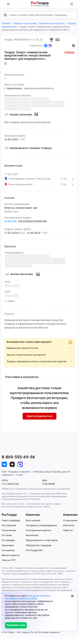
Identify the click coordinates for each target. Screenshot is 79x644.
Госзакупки (8, 550)
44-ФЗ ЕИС (10, 221)
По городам (8, 540)
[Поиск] (5, 15)
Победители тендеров (38, 545)
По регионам (9, 530)
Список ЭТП (8, 560)
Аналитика (32, 535)
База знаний (33, 520)
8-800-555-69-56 (18, 457)
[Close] (70, 342)
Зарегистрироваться (40, 416)
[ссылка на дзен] (12, 464)
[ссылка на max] (20, 464)
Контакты (68, 525)
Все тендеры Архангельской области (27, 122)
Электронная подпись (38, 530)
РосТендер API (34, 550)
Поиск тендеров (11, 520)
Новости (68, 530)
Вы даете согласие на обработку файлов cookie (27, 597)
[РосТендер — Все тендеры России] (40, 4)
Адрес (11, 301)
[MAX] (50, 45)
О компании (70, 520)
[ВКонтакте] (45, 45)
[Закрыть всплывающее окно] (72, 596)
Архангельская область (39, 88)
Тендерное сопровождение (41, 525)
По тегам (7, 535)
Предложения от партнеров (41, 540)
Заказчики (8, 545)
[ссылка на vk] (4, 464)
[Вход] (71, 4)
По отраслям (9, 525)
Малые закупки (11, 555)
